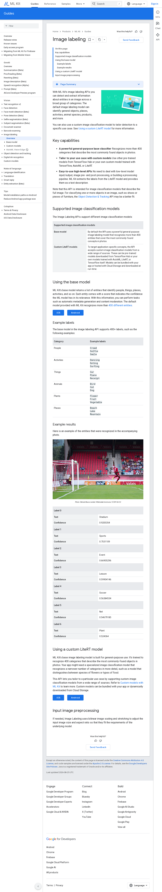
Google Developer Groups (59, 796)
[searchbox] (21, 25)
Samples (66, 3)
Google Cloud (124, 817)
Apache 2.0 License (101, 763)
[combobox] (106, 4)
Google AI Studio (126, 807)
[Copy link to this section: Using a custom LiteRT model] (106, 650)
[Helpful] (136, 31)
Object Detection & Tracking (93, 196)
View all (121, 827)
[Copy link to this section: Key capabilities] (82, 141)
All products (52, 872)
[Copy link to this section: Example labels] (77, 323)
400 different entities (120, 305)
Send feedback (131, 39)
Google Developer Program (59, 791)
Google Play (123, 822)
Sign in (154, 4)
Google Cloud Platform (57, 862)
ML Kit (15, 4)
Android (75, 312)
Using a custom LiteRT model (94, 128)
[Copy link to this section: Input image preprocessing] (102, 711)
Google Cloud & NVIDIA (57, 812)
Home (55, 31)
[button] (20, 51)
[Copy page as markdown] (99, 39)
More (79, 3)
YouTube (86, 817)
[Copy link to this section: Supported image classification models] (123, 209)
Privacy (59, 885)
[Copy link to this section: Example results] (79, 425)
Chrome (122, 796)
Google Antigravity (127, 812)
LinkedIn (86, 807)
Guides (35, 3)
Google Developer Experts (59, 801)
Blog (84, 791)
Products (66, 31)
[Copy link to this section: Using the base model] (93, 282)
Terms (49, 885)
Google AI (51, 867)
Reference (50, 3)
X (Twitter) (87, 812)
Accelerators (52, 807)
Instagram (87, 801)
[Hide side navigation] (38, 886)
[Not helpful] (141, 31)
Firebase (122, 801)
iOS (58, 312)
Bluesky (86, 796)
